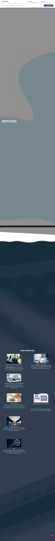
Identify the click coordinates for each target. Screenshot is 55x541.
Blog (16, 5)
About (7, 5)
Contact (20, 5)
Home (3, 5)
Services (12, 5)
